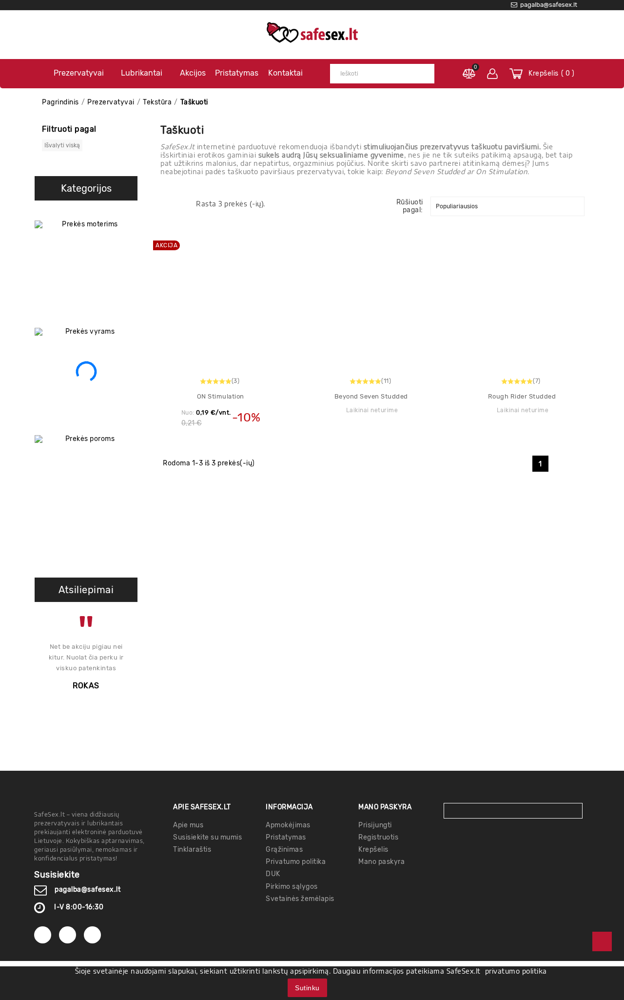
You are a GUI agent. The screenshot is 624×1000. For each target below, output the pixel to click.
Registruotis (378, 837)
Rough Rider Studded (522, 396)
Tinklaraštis (192, 849)
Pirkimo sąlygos (292, 886)
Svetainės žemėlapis (300, 899)
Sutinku (307, 988)
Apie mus (188, 825)
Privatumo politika (296, 862)
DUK (273, 874)
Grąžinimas (284, 849)
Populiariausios (457, 206)
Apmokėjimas (288, 825)
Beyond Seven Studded (371, 396)
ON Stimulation (220, 396)
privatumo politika (516, 971)
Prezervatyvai (79, 73)
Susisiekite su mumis (207, 837)
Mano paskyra (381, 862)
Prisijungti (375, 825)
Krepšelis (373, 849)
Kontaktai (285, 73)
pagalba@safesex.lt (87, 889)
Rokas (86, 685)
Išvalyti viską (62, 145)
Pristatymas (236, 73)
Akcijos (193, 73)
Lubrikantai (141, 73)
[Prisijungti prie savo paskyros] (492, 73)
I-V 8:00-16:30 (78, 907)
